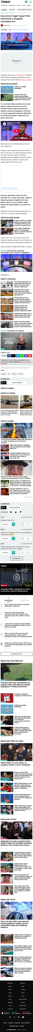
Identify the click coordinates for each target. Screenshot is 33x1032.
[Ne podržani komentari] (20, 512)
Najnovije (12, 661)
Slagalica (3, 374)
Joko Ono (14, 374)
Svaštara (11, 12)
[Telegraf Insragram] (18, 1017)
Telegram (3, 363)
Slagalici (21, 75)
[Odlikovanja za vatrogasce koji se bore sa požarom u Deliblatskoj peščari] (7, 939)
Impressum (17, 1022)
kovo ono (20, 374)
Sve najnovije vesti (16, 654)
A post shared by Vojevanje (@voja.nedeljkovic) (14, 190)
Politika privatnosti (14, 1026)
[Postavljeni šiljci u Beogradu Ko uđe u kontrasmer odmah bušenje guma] (16, 577)
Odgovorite (5, 524)
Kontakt (22, 1026)
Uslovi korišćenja (24, 368)
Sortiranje (4, 512)
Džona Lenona (26, 80)
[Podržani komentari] (15, 512)
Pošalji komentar (17, 382)
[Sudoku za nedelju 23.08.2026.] (7, 89)
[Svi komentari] (11, 512)
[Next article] (32, 516)
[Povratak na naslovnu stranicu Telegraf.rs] (5, 2)
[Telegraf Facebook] (10, 1017)
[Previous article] (1, 516)
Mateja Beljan (7, 25)
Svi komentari (16, 558)
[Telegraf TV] (23, 1017)
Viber (29, 362)
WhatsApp (23, 362)
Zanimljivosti (4, 12)
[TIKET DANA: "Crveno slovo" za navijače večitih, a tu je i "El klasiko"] (16, 752)
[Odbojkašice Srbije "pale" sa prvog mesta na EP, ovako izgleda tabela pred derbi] (7, 316)
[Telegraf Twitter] (14, 1017)
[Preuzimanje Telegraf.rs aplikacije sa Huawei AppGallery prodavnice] (27, 1013)
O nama (5, 1022)
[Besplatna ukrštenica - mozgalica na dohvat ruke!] (7, 698)
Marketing (10, 1022)
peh (9, 374)
